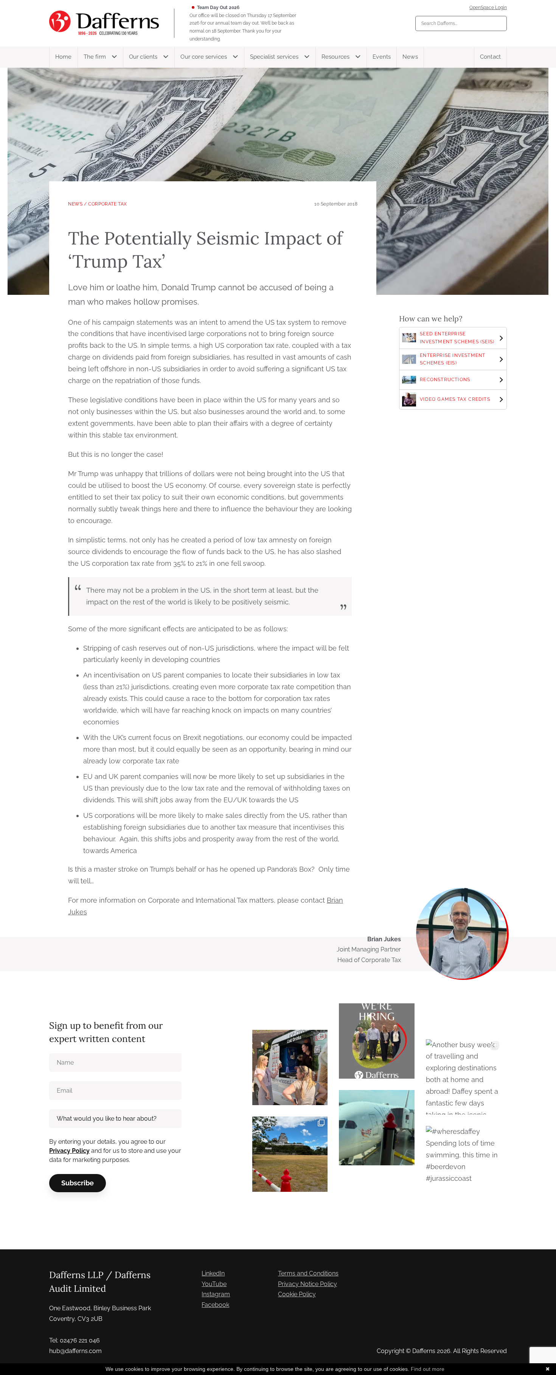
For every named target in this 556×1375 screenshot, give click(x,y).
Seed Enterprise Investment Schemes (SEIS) (457, 337)
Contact (490, 56)
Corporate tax (107, 204)
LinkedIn (213, 1273)
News (410, 56)
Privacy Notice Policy (307, 1284)
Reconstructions (445, 379)
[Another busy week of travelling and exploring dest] (463, 1077)
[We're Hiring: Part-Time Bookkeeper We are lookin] (376, 1041)
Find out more (427, 1369)
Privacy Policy (69, 1150)
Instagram (216, 1294)
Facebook (215, 1304)
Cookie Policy (297, 1294)
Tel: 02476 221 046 (74, 1340)
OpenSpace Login (488, 7)
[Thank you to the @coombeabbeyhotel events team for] (290, 1067)
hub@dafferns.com (75, 1351)
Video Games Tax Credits (455, 399)
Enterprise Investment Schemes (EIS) (452, 359)
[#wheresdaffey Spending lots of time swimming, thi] (463, 1163)
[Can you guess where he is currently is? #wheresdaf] (290, 1154)
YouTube (214, 1284)
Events (382, 56)
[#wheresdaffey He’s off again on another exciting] (376, 1127)
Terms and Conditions (308, 1273)
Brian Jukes (384, 939)
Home (63, 56)
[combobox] (461, 23)
